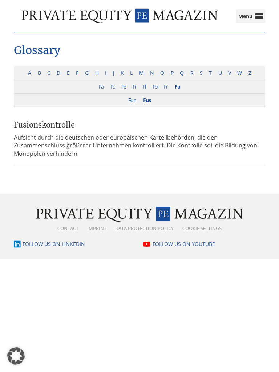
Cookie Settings (202, 228)
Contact (67, 228)
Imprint (96, 228)
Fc (112, 86)
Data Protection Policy (144, 228)
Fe (123, 86)
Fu (177, 86)
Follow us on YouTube (184, 243)
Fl (144, 86)
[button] (16, 356)
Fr (166, 86)
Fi (134, 86)
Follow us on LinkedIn (54, 243)
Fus (147, 100)
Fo (155, 86)
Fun (132, 100)
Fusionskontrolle (44, 124)
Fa (101, 86)
